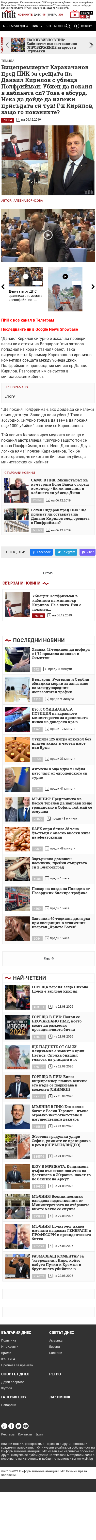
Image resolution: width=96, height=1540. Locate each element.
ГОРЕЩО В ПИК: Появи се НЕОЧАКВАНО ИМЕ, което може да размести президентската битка (56, 1023)
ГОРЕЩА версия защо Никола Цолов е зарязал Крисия (60, 989)
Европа (54, 1346)
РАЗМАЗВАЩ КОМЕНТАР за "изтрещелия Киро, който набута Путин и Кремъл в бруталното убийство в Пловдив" (58, 1262)
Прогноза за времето (17, 1365)
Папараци (8, 1405)
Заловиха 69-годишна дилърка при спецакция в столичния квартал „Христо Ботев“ (61, 922)
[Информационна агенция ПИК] (8, 14)
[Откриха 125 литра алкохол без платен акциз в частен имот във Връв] (17, 749)
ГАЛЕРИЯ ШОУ (13, 1397)
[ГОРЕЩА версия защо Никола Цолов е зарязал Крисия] (17, 997)
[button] (91, 45)
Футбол (6, 1388)
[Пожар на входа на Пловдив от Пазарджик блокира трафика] (17, 899)
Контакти (25, 1434)
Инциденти (9, 1346)
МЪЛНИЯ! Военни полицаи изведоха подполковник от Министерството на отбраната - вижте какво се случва (62, 1202)
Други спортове (12, 1382)
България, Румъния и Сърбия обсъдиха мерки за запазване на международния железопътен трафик (60, 685)
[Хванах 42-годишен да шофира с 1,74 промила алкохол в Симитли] (17, 659)
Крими (6, 1353)
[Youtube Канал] (26, 1426)
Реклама (8, 1434)
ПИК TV (37, 26)
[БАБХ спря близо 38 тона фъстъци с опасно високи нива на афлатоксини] (17, 839)
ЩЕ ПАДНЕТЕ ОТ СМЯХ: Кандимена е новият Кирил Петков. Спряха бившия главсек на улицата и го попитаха (58, 1053)
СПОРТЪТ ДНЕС (15, 1374)
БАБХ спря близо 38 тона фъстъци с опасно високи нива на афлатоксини (61, 833)
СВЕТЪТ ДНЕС (61, 1332)
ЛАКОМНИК (59, 1397)
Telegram (86, 25)
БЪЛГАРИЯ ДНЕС (15, 26)
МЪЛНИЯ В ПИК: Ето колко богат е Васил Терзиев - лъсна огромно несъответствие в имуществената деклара (60, 1113)
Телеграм (45, 320)
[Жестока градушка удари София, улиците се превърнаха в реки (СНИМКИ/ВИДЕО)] (17, 1146)
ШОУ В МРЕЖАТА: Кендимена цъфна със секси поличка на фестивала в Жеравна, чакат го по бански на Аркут (61, 1172)
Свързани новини (21, 583)
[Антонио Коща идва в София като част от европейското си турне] (17, 779)
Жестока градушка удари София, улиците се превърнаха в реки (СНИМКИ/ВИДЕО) (61, 1140)
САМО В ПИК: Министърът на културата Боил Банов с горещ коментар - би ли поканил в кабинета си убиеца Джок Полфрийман (60, 486)
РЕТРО (55, 1374)
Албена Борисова (28, 200)
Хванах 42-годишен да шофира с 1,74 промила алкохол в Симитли (61, 653)
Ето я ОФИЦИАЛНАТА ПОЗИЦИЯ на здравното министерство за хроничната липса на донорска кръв (60, 715)
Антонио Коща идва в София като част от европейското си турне (59, 773)
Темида (7, 61)
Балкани (55, 1353)
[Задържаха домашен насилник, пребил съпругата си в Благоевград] (17, 869)
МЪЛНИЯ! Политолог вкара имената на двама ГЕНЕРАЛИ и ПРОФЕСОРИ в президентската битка (61, 1232)
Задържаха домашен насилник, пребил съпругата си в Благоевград (59, 863)
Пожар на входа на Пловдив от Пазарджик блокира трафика (61, 891)
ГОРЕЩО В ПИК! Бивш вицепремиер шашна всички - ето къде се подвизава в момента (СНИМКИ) (60, 1083)
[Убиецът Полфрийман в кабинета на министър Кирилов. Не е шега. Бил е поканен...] (17, 604)
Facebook (44, 552)
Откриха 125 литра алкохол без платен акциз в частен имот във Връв (61, 743)
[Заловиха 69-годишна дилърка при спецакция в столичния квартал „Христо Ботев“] (17, 928)
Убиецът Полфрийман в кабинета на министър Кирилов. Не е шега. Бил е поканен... (56, 602)
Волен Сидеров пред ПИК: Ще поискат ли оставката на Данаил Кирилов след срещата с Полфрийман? (60, 516)
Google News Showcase (56, 329)
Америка (56, 1340)
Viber (90, 552)
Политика (8, 1340)
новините (25, 14)
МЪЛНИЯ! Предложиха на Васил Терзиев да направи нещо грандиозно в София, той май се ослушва (62, 805)
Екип (39, 1434)
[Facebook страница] (11, 1426)
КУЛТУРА (8, 1359)
